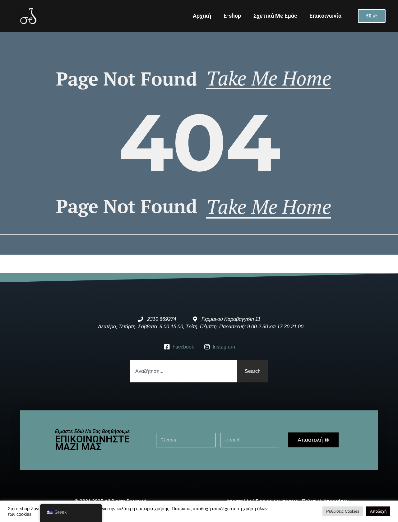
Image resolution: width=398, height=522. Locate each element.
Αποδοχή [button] (378, 511)
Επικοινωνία (325, 15)
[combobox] (183, 371)
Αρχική (202, 15)
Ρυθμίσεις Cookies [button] (342, 511)
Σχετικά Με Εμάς (275, 15)
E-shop (232, 15)
